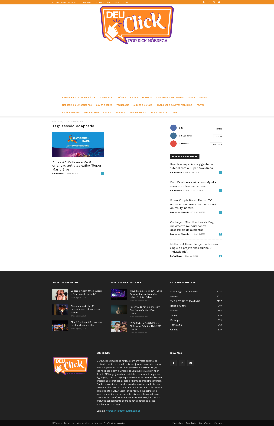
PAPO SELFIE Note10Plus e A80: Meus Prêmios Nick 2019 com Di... (145, 326)
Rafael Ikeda (58, 173)
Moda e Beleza (159, 113)
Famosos (147, 97)
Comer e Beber (104, 105)
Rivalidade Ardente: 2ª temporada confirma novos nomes (85, 309)
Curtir (218, 129)
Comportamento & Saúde (98, 113)
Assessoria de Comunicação (77, 97)
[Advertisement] (137, 70)
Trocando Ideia (138, 113)
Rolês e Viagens (71, 113)
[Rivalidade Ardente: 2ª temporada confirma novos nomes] (60, 309)
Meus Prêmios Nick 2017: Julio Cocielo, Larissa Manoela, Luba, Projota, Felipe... (146, 294)
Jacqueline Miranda (179, 212)
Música (122, 97)
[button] (204, 2)
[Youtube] (219, 2)
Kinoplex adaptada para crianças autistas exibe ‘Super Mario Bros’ (76, 165)
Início (54, 121)
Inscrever (217, 145)
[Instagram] (214, 2)
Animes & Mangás (143, 105)
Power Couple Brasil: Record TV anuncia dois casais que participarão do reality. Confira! (194, 204)
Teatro (200, 105)
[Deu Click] (137, 25)
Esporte (120, 113)
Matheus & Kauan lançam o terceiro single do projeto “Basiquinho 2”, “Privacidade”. (194, 247)
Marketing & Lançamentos (77, 105)
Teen (174, 113)
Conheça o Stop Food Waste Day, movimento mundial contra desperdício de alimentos (192, 226)
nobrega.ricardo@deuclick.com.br (123, 410)
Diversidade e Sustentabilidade (174, 105)
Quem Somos (113, 2)
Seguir (219, 137)
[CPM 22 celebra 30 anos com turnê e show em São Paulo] (60, 325)
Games (191, 97)
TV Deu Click (107, 97)
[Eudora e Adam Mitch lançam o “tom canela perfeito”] (60, 294)
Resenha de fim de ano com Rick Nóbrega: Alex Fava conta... (145, 310)
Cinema (134, 97)
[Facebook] (208, 2)
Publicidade (86, 2)
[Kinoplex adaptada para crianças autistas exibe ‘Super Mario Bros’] (78, 144)
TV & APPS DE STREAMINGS (169, 97)
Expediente (99, 2)
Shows (203, 97)
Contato (125, 2)
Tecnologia (122, 105)
